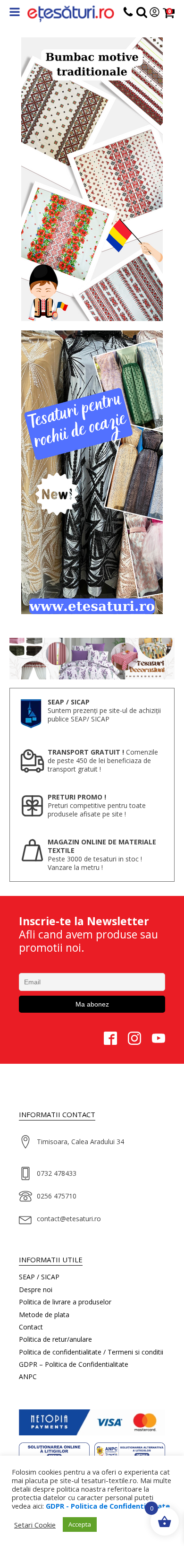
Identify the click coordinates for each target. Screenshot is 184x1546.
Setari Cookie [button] (35, 1524)
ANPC (28, 1376)
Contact (31, 1326)
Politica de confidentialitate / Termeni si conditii (91, 1351)
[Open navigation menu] (14, 13)
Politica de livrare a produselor (65, 1301)
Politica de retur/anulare (55, 1339)
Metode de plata (44, 1314)
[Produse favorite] (142, 14)
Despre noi (35, 1289)
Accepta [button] (79, 1524)
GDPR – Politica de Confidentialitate (73, 1364)
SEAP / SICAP (39, 1276)
